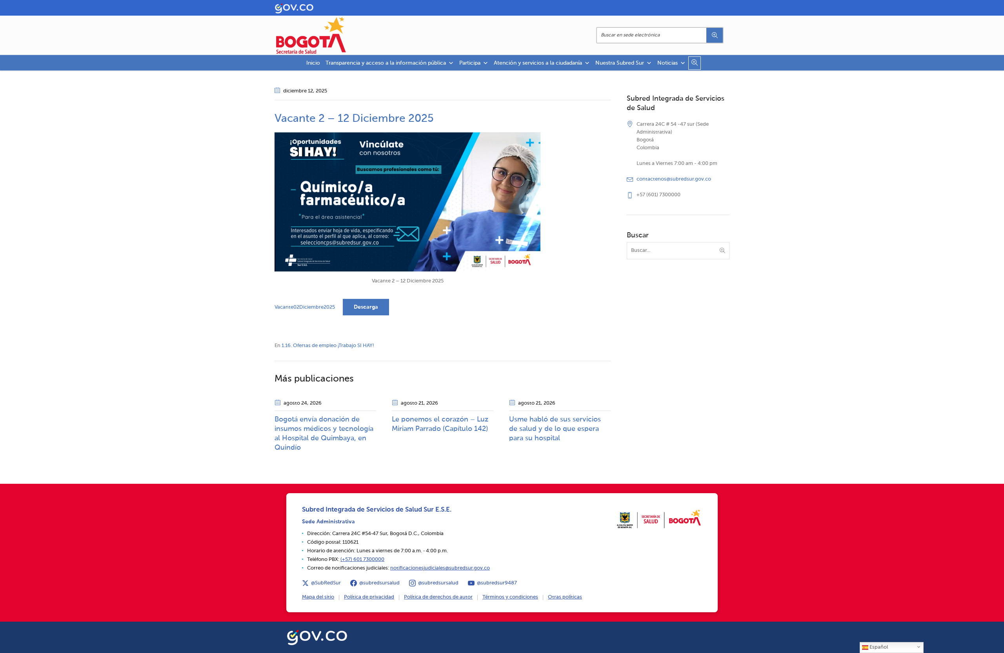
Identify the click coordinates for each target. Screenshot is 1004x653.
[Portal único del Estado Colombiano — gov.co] (317, 636)
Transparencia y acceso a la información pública (386, 63)
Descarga (366, 307)
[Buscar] (714, 35)
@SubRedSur (326, 583)
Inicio (313, 63)
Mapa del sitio (318, 597)
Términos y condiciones (510, 597)
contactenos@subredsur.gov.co (674, 179)
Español (878, 647)
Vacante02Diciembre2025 (305, 307)
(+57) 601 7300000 (362, 559)
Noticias (667, 63)
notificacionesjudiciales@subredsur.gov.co (440, 568)
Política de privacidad (369, 597)
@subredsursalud (379, 583)
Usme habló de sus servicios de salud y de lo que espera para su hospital (555, 429)
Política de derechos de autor (438, 597)
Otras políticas (565, 597)
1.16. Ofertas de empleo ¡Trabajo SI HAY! (328, 345)
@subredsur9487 (497, 583)
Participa (469, 63)
